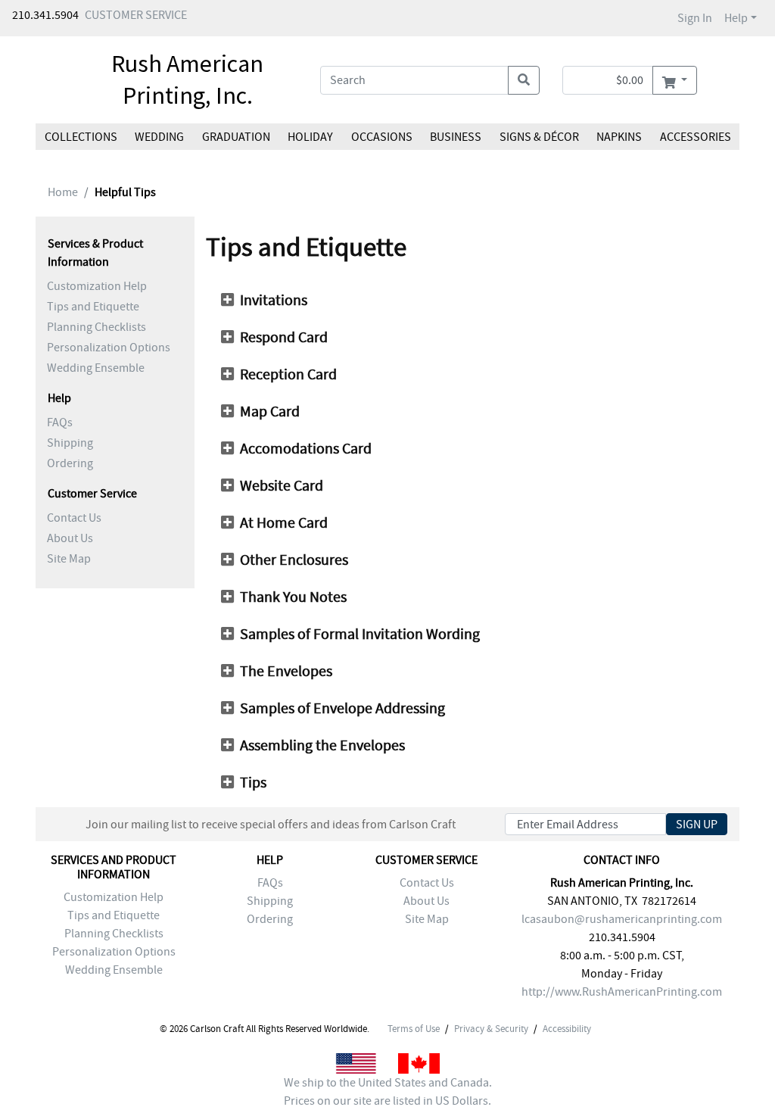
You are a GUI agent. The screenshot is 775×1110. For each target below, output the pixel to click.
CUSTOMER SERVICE (136, 15)
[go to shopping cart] (674, 80)
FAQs (60, 422)
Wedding (159, 137)
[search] (524, 80)
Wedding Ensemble (96, 368)
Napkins (619, 137)
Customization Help (97, 286)
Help (736, 18)
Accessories (694, 137)
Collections (81, 137)
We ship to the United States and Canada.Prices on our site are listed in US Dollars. (388, 1091)
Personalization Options (108, 347)
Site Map (69, 558)
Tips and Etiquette (93, 306)
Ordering (70, 463)
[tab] (478, 301)
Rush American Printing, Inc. (187, 79)
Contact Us (74, 517)
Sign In (694, 18)
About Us (70, 538)
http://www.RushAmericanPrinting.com (621, 991)
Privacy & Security (491, 1029)
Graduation (236, 137)
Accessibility (567, 1029)
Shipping (70, 443)
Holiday (310, 137)
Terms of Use (414, 1029)
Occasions (381, 137)
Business (455, 137)
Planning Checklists (96, 327)
